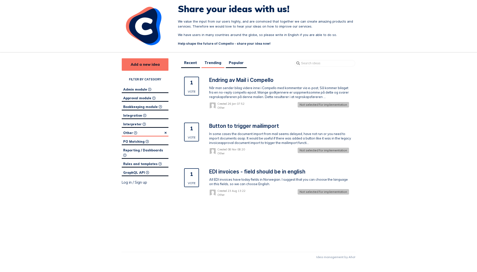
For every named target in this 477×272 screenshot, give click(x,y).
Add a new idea (145, 64)
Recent (190, 63)
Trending (212, 63)
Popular (236, 63)
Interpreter (133, 124)
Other (145, 132)
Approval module (137, 98)
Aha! (352, 257)
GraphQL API (134, 172)
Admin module (135, 89)
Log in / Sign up (134, 182)
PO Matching (134, 141)
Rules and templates (141, 164)
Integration (133, 115)
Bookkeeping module (141, 107)
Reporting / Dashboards (143, 150)
